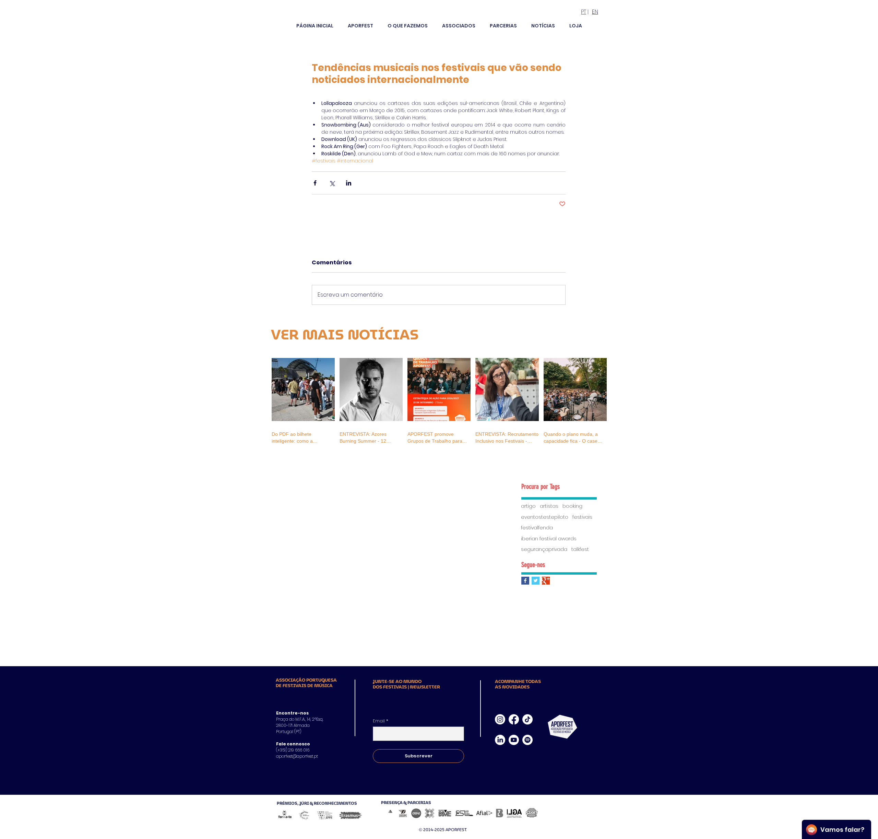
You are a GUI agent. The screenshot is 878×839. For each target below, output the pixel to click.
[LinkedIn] (500, 740)
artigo (528, 506)
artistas (549, 506)
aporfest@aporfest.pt (297, 756)
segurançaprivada (544, 549)
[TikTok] (527, 719)
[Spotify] (527, 740)
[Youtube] (514, 740)
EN (595, 12)
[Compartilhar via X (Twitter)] (332, 183)
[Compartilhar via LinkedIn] (348, 183)
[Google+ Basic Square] (546, 581)
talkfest (580, 549)
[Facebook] (514, 719)
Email (380, 721)
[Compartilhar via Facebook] (315, 183)
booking (572, 506)
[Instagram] (500, 719)
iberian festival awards (549, 539)
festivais (582, 517)
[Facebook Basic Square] (525, 581)
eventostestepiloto (544, 517)
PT (583, 12)
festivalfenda (537, 528)
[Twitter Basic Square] (535, 581)
